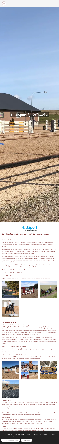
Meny (55, 3)
